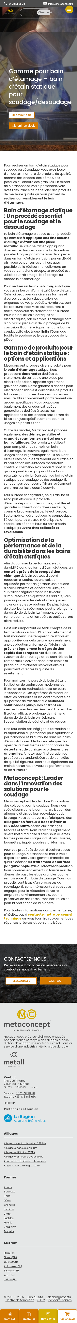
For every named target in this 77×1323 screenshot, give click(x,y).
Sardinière (10, 1227)
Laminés (9, 1209)
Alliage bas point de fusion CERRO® (25, 1143)
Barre (7, 1196)
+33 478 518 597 (25, 1097)
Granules (9, 1204)
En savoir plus (22, 115)
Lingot (7, 1213)
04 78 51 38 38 (17, 4)
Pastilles (9, 1218)
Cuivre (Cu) (11, 1262)
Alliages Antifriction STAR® (19, 1152)
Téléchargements (58, 1297)
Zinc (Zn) (9, 1275)
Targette (9, 1231)
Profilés (8, 1222)
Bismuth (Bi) (11, 1270)
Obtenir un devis (23, 126)
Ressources (21, 981)
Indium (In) (10, 1279)
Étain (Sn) (10, 1253)
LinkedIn (9, 1103)
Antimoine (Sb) (13, 1266)
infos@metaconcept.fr (60, 4)
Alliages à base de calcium (20, 1148)
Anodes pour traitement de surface (25, 1161)
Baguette (9, 1191)
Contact (56, 981)
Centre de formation (20, 1300)
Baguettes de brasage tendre (21, 1165)
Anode (8, 1187)
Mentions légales (60, 1300)
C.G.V (41, 1300)
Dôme (7, 1200)
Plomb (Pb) (10, 1257)
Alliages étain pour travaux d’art (23, 1156)
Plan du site (35, 1297)
